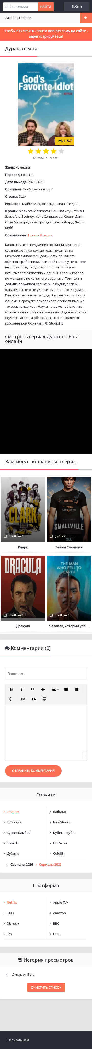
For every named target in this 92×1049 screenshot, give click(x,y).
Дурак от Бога (23, 974)
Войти (77, 6)
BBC (56, 923)
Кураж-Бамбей (19, 832)
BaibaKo (59, 811)
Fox (9, 933)
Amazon (59, 913)
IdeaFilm (13, 843)
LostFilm (27, 174)
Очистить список (46, 987)
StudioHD (56, 323)
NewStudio (61, 822)
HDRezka (60, 843)
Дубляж (13, 853)
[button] (11, 689)
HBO (10, 913)
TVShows (14, 822)
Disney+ (13, 923)
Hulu (56, 933)
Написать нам (18, 1040)
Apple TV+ (60, 902)
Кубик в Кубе (63, 832)
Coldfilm (59, 853)
